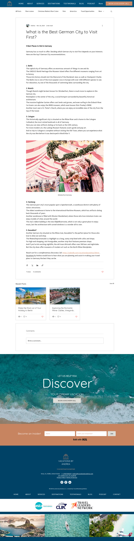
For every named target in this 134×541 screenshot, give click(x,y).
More (100, 11)
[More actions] (102, 25)
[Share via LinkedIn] (37, 265)
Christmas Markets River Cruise (48, 11)
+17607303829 (66, 474)
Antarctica (73, 11)
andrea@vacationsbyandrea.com (82, 474)
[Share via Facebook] (27, 265)
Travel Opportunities (87, 11)
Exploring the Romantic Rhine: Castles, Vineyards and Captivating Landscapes (63, 309)
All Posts (18, 11)
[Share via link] (42, 265)
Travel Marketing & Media (80, 488)
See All (112, 283)
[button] (111, 11)
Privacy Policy (61, 477)
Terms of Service (71, 477)
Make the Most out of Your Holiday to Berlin (29, 309)
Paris (64, 11)
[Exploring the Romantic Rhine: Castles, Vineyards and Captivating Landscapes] (65, 295)
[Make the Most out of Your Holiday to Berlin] (31, 295)
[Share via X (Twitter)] (32, 265)
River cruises (29, 11)
